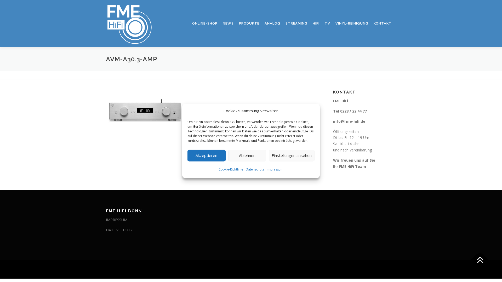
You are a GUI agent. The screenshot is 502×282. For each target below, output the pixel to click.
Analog (272, 23)
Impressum (275, 169)
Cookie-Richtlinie (231, 169)
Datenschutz (255, 169)
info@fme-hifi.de (349, 121)
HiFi (316, 23)
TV (327, 23)
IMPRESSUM (116, 219)
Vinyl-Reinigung (351, 23)
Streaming (296, 23)
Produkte (249, 23)
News (228, 23)
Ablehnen (247, 155)
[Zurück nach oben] (480, 260)
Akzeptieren (206, 155)
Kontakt (383, 23)
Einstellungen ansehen (292, 155)
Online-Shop (205, 23)
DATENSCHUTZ (119, 229)
